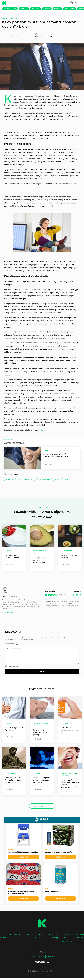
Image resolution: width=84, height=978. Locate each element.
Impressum (15, 934)
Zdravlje (23, 9)
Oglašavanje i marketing (53, 936)
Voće (34, 553)
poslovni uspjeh (26, 479)
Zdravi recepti (66, 551)
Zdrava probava (10, 9)
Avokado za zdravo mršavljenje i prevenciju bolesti (41, 560)
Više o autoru (7, 612)
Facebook (37, 956)
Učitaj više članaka (42, 806)
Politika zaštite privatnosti (67, 937)
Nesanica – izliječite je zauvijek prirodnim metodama (42, 779)
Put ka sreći (10, 773)
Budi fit (57, 9)
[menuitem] (72, 3)
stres (68, 479)
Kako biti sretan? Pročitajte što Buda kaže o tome (13, 779)
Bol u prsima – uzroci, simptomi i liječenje (40, 732)
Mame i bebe (69, 9)
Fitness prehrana (40, 551)
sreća (58, 479)
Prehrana (35, 9)
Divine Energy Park (9, 596)
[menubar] (72, 3)
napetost (11, 479)
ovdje (41, 430)
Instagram (50, 956)
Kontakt (27, 934)
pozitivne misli (45, 479)
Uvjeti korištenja (39, 936)
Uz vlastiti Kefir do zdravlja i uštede (13, 556)
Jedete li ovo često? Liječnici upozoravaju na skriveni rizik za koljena (57, 456)
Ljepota (47, 9)
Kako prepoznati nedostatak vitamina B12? (70, 729)
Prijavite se (42, 671)
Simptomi (36, 723)
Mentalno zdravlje (10, 18)
